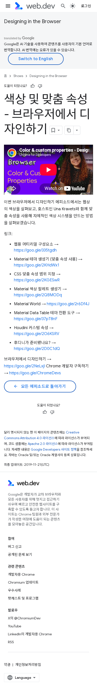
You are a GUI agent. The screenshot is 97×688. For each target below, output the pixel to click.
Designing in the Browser (32, 21)
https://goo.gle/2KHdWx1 (36, 265)
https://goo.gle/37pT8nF (35, 318)
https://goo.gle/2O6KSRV (36, 333)
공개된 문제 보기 (20, 554)
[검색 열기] (63, 6)
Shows (18, 76)
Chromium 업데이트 (23, 582)
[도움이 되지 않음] (40, 86)
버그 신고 (15, 546)
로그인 (86, 6)
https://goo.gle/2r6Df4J (68, 303)
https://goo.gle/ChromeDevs (35, 373)
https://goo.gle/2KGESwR (37, 280)
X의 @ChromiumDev (24, 618)
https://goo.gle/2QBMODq (38, 295)
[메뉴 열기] (8, 6)
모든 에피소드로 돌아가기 (39, 386)
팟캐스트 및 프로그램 (23, 598)
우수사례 (14, 590)
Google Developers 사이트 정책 (54, 449)
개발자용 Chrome (21, 574)
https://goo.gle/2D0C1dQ (37, 348)
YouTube (14, 626)
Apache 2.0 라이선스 (43, 444)
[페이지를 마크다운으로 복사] (69, 130)
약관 (7, 665)
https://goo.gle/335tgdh (35, 250)
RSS (11, 642)
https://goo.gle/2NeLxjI (24, 366)
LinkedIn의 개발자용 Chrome (30, 634)
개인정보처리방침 (28, 665)
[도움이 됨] (32, 86)
